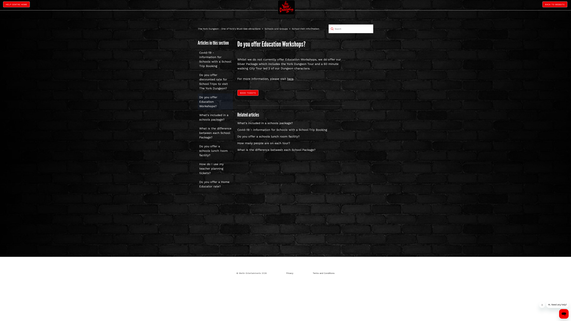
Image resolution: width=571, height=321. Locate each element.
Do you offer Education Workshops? (208, 101)
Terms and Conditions (324, 273)
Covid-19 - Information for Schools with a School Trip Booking (215, 59)
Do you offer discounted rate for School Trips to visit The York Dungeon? (213, 81)
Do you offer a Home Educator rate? (214, 184)
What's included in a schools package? (213, 117)
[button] (248, 93)
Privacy (289, 273)
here (290, 79)
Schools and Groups (276, 28)
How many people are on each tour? (263, 143)
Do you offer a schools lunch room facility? (213, 150)
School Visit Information (305, 28)
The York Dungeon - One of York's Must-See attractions (229, 28)
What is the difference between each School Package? (215, 133)
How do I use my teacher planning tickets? (211, 168)
